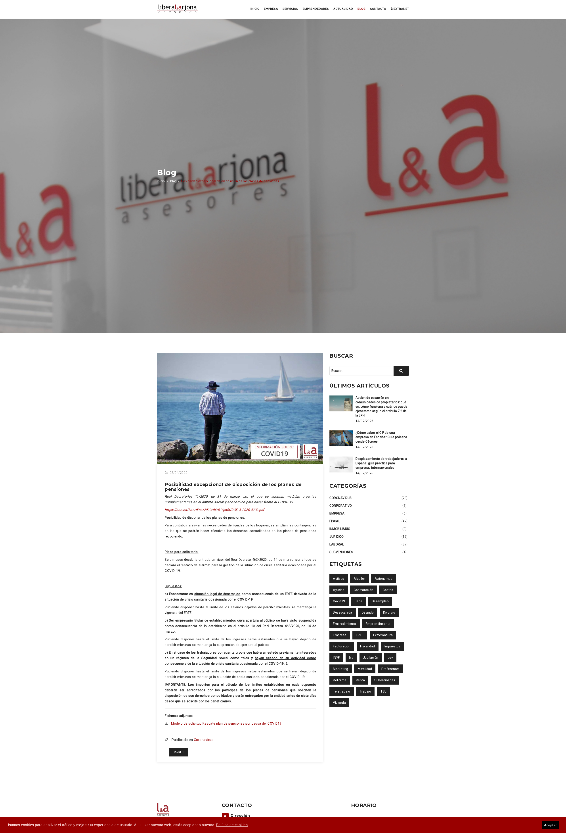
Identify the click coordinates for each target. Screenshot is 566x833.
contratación (363, 590)
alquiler (359, 578)
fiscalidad (367, 646)
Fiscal (334, 521)
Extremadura (383, 635)
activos (338, 578)
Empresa (298, 9)
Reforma (339, 680)
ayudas (338, 590)
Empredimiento (344, 624)
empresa (339, 635)
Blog (372, 9)
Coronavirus (204, 740)
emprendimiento (378, 624)
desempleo (380, 601)
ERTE (360, 635)
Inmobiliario (339, 529)
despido (368, 612)
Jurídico (336, 536)
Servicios (315, 9)
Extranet (402, 9)
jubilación (370, 657)
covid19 (179, 752)
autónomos (383, 578)
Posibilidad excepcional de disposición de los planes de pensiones (233, 487)
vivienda (339, 702)
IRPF (336, 657)
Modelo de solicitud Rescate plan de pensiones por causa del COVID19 (226, 724)
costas (388, 590)
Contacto (384, 9)
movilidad (365, 669)
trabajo (365, 691)
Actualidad (356, 9)
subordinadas (384, 680)
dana (358, 601)
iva (351, 657)
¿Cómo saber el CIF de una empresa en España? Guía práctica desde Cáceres (381, 437)
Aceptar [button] (550, 825)
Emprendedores (335, 9)
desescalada (342, 612)
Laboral (336, 544)
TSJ (384, 691)
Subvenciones (341, 552)
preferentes (390, 669)
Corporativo (340, 505)
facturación (342, 646)
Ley (390, 657)
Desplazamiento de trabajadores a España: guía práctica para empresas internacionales (381, 463)
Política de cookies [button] (232, 825)
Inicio (285, 9)
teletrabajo (341, 691)
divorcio (389, 612)
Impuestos (392, 646)
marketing (340, 669)
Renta (360, 680)
